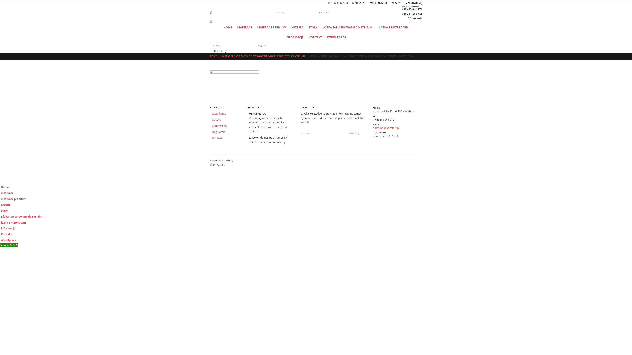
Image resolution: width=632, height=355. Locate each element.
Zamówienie (219, 126)
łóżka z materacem (393, 27)
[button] (2, 181)
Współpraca (336, 37)
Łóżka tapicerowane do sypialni (348, 27)
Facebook (212, 168)
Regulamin (218, 132)
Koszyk (396, 3)
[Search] (344, 12)
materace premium (271, 27)
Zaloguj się (414, 3)
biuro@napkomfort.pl (386, 128)
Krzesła (297, 27)
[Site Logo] (230, 12)
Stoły (313, 27)
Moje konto (378, 3)
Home (228, 27)
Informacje (295, 37)
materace (244, 27)
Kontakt (315, 37)
